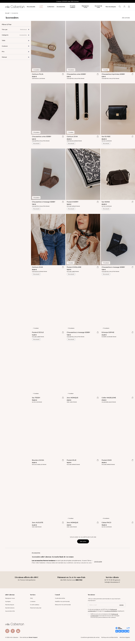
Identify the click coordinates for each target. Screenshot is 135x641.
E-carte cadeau (34, 604)
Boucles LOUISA (38, 460)
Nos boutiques (111, 7)
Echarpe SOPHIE (108, 332)
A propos (7, 601)
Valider (121, 605)
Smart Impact (33, 637)
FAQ (31, 598)
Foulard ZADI (107, 460)
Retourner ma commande (63, 604)
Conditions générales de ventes (90, 637)
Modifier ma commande (62, 601)
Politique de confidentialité (109, 637)
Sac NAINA (106, 202)
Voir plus (83, 541)
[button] (15, 40)
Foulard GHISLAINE (74, 267)
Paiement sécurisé (35, 608)
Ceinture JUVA (72, 136)
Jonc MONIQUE (72, 398)
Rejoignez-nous (10, 598)
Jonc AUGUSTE (37, 522)
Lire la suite (98, 561)
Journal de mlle (10, 611)
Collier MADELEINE (109, 398)
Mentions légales (125, 637)
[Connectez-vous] (124, 7)
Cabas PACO (106, 522)
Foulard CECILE (38, 332)
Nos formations (9, 608)
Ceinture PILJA (37, 74)
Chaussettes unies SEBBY (76, 74)
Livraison (32, 601)
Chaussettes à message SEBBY (43, 202)
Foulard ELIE (71, 460)
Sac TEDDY (36, 398)
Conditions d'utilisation (111, 611)
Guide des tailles (60, 598)
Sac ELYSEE (106, 136)
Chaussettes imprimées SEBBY (113, 74)
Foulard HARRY (72, 202)
